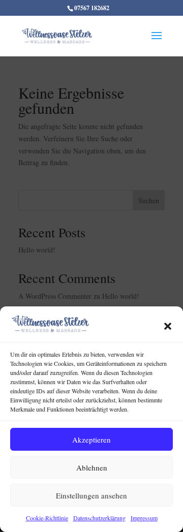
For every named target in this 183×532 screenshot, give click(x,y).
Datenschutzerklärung (99, 518)
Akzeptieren (91, 439)
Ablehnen (91, 467)
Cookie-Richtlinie (47, 518)
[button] (168, 326)
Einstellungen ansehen (91, 495)
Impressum (144, 518)
